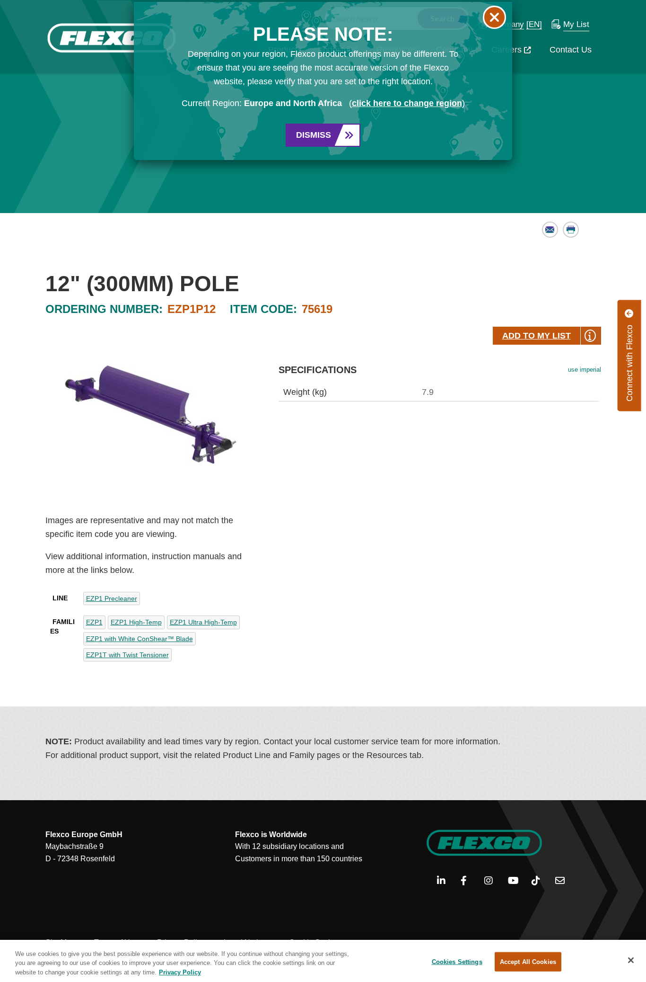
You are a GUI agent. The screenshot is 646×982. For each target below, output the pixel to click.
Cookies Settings (457, 961)
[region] (323, 961)
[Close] (630, 960)
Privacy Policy (180, 972)
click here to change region (407, 103)
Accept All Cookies (528, 961)
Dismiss (313, 135)
